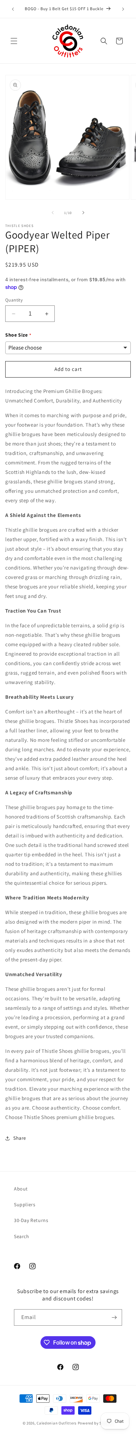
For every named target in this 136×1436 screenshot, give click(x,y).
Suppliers (24, 1204)
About (21, 1189)
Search (21, 1236)
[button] (14, 41)
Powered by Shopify (96, 1423)
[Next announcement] (123, 9)
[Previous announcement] (13, 9)
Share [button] (19, 1138)
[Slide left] (52, 212)
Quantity (14, 300)
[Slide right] (83, 212)
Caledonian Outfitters (57, 1423)
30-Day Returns (31, 1220)
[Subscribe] (114, 1317)
